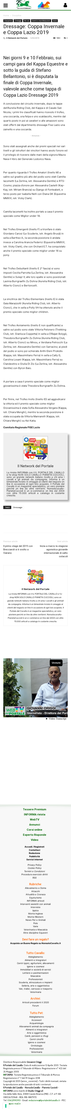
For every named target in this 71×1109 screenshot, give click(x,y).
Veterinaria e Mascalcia (35, 929)
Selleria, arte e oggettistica (35, 985)
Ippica (35, 910)
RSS (34, 877)
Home (6, 15)
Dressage (18, 20)
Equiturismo (35, 897)
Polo (35, 923)
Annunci (34, 824)
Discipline (16, 15)
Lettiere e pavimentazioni (35, 973)
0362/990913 (13, 1100)
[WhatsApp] (29, 45)
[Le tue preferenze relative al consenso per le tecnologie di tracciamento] (6, 1106)
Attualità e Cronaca (35, 894)
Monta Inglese (35, 913)
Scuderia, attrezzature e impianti (35, 982)
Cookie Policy (34, 868)
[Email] (37, 45)
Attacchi (35, 891)
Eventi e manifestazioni (41, 20)
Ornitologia (36, 1045)
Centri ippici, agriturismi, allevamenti (35, 963)
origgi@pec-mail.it (11, 1103)
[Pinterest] (21, 45)
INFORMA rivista (34, 814)
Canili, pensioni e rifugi (36, 1036)
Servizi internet (34, 859)
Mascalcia (35, 976)
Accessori (37, 1020)
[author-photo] (35, 584)
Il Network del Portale (16, 38)
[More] (52, 45)
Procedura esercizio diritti (34, 874)
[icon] (65, 6)
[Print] (44, 45)
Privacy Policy (34, 865)
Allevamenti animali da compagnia (36, 1026)
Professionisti (36, 979)
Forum (35, 1005)
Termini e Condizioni (34, 871)
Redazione (34, 853)
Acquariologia (36, 1023)
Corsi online (34, 829)
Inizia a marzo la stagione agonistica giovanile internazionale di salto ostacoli (54, 551)
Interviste (35, 907)
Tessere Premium (34, 809)
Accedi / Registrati (34, 846)
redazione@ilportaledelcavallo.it (44, 1100)
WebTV (34, 819)
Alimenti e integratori (35, 960)
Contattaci (34, 850)
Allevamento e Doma (35, 888)
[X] (14, 45)
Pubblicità (34, 856)
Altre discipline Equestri (35, 932)
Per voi (26, 20)
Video (34, 839)
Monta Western (35, 917)
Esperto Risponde (34, 834)
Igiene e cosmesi (35, 966)
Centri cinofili (36, 1039)
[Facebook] (6, 45)
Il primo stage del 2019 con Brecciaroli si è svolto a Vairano (18, 549)
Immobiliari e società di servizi (35, 969)
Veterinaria (35, 992)
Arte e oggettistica (36, 1033)
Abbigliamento (35, 956)
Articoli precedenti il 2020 (35, 1002)
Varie (55, 20)
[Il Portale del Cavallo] (26, 4)
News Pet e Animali (36, 920)
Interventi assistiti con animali (35, 904)
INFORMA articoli (35, 900)
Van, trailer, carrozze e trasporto (35, 988)
